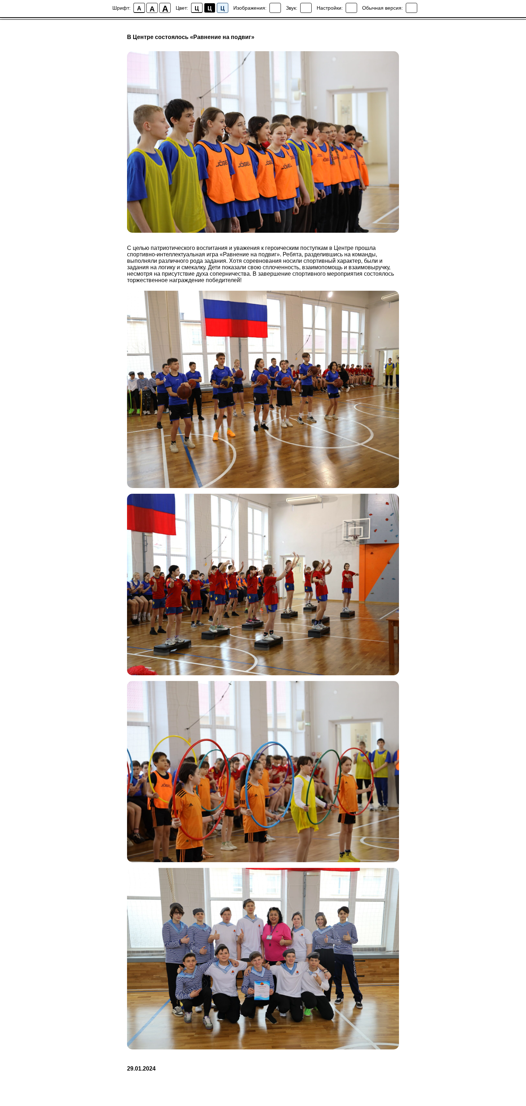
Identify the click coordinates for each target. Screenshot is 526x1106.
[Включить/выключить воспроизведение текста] (306, 8)
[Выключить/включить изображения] (275, 8)
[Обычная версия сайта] (411, 8)
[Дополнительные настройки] (351, 8)
